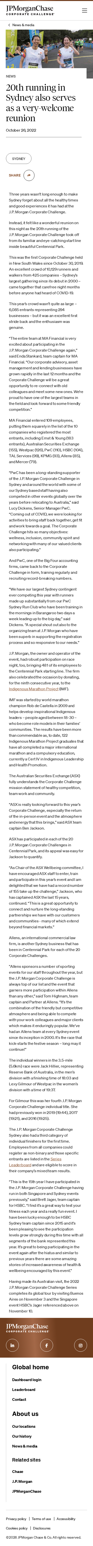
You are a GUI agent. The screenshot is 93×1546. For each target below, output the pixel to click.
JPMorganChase (26, 1491)
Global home (30, 1367)
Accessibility (66, 1519)
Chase (17, 1471)
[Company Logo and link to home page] (30, 14)
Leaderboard (23, 1389)
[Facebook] (46, 1345)
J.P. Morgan (22, 1481)
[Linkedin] (12, 1345)
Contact (19, 1399)
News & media (23, 25)
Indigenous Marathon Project (34, 688)
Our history (21, 1436)
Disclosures (42, 1528)
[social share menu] (29, 175)
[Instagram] (80, 1345)
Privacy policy (16, 1519)
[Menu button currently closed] (84, 11)
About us (25, 1413)
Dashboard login (26, 1379)
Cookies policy (17, 1528)
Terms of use (41, 1519)
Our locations (23, 1426)
